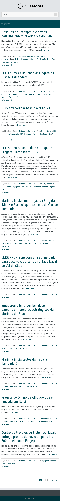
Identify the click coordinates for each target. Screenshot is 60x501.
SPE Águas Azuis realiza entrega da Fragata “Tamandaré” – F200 (26, 150)
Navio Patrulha (12, 464)
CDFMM (17, 59)
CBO (55, 131)
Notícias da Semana (26, 91)
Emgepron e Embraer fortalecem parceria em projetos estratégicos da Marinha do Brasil (27, 309)
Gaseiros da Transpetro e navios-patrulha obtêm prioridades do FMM (27, 34)
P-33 (54, 134)
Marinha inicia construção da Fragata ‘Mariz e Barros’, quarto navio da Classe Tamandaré (29, 205)
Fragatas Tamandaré (9, 97)
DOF (21, 134)
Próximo (54, 480)
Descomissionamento (10, 134)
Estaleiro (53, 294)
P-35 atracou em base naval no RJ (25, 108)
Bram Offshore (46, 131)
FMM (48, 59)
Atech (43, 91)
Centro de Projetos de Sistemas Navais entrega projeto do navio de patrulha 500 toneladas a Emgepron (28, 436)
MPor (52, 59)
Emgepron (25, 59)
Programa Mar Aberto (9, 62)
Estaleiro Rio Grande (38, 59)
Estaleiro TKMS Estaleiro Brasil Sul (41, 94)
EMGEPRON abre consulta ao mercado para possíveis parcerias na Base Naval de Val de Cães (29, 261)
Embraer (15, 94)
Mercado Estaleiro (40, 134)
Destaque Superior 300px (28, 56)
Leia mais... (6, 65)
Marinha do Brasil (46, 421)
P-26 (49, 134)
